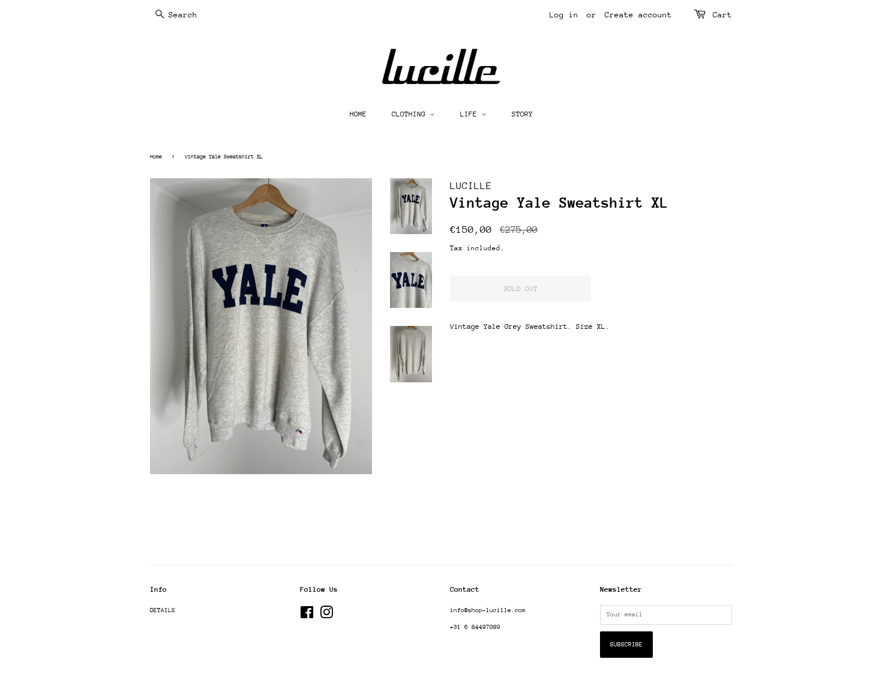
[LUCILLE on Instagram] (326, 615)
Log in (564, 14)
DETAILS (162, 610)
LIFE (470, 114)
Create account (638, 14)
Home (156, 156)
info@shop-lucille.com (488, 610)
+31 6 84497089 (475, 627)
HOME (358, 114)
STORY (522, 114)
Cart (722, 14)
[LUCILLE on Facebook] (307, 615)
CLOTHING (411, 114)
